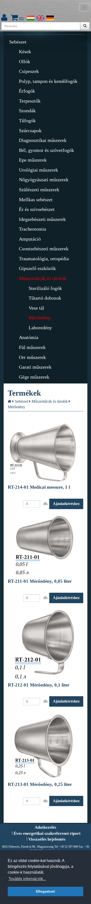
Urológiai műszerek (38, 170)
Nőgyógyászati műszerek (43, 179)
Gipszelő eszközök (37, 268)
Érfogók (27, 91)
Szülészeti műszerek (39, 189)
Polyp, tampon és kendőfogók (48, 81)
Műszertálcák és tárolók (42, 278)
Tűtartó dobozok (45, 298)
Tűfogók (27, 120)
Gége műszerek (34, 377)
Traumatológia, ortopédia (44, 258)
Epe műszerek (33, 160)
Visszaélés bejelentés (47, 839)
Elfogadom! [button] (45, 891)
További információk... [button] (27, 879)
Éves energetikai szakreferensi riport (47, 833)
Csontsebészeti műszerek (43, 248)
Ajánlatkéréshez (66, 504)
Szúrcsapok (30, 130)
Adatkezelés (45, 827)
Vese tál (36, 308)
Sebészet (17, 41)
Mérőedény (40, 317)
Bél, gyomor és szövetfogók (46, 150)
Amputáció (30, 239)
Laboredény (40, 327)
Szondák (27, 110)
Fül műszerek (32, 347)
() (21, 19)
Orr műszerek (32, 357)
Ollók (24, 61)
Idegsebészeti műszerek (42, 219)
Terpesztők (30, 101)
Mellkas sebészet (36, 199)
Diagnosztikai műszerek (42, 140)
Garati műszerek (35, 367)
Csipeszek (29, 71)
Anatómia (28, 337)
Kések (25, 51)
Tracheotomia (32, 229)
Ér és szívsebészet (37, 209)
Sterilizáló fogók (45, 288)
